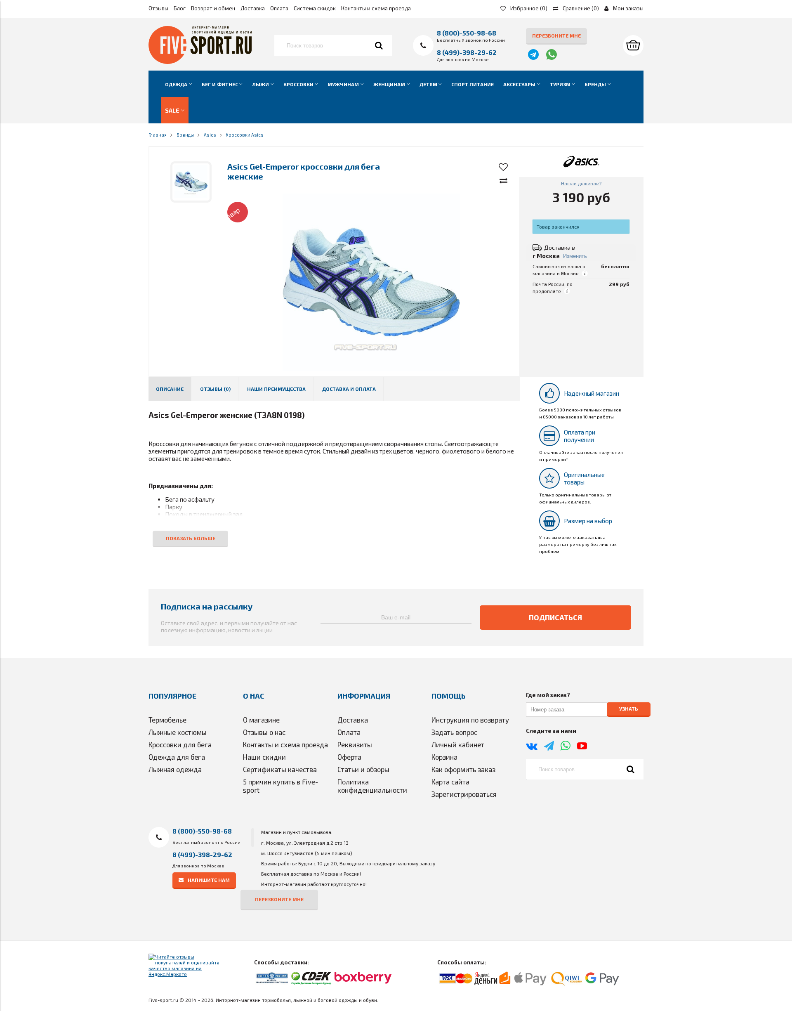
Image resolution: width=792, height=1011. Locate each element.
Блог (180, 8)
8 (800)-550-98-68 (466, 33)
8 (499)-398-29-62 (467, 52)
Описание (170, 389)
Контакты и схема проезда (376, 8)
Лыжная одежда (175, 769)
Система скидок (315, 8)
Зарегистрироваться (464, 794)
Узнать (628, 709)
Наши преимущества (276, 389)
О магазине (261, 720)
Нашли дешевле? (581, 183)
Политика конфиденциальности (372, 785)
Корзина (444, 757)
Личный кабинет (457, 744)
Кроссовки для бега (180, 744)
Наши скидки (264, 757)
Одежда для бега (176, 757)
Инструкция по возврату (470, 720)
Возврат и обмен (213, 8)
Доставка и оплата (349, 389)
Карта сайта (450, 781)
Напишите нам (209, 880)
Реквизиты (354, 744)
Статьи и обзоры (363, 769)
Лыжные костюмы (177, 732)
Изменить (575, 256)
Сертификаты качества (280, 769)
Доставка (252, 8)
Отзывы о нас (264, 732)
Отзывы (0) (215, 389)
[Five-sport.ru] (200, 62)
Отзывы (158, 8)
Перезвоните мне (556, 35)
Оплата (279, 8)
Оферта (349, 757)
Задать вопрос (454, 732)
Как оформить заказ (463, 769)
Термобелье (167, 720)
